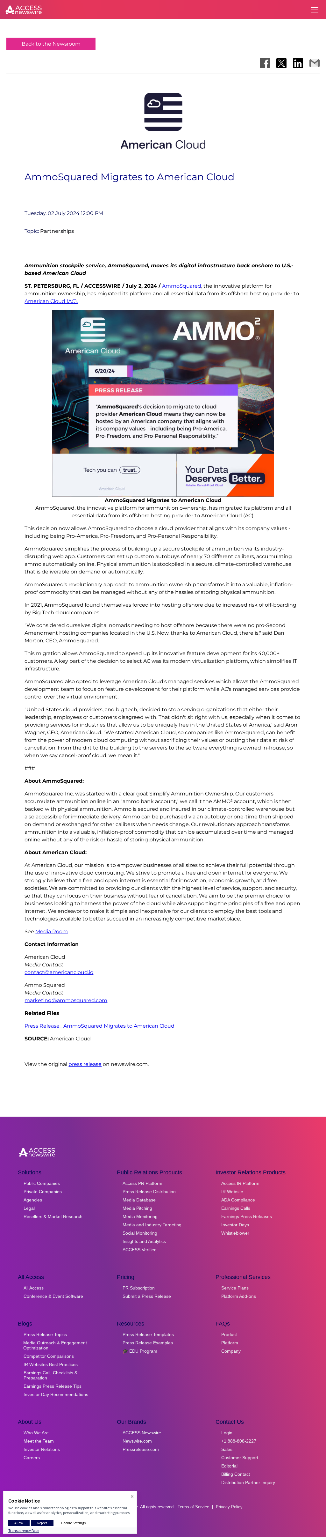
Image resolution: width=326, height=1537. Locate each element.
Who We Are (36, 1432)
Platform (229, 1342)
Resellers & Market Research (53, 1216)
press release (85, 1064)
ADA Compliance (238, 1199)
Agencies (33, 1199)
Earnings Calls (235, 1208)
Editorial (229, 1465)
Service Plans (235, 1287)
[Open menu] (315, 10)
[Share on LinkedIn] (298, 63)
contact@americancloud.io (59, 972)
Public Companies (42, 1183)
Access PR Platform (142, 1183)
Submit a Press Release (147, 1296)
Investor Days (235, 1224)
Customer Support (239, 1457)
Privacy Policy (229, 1506)
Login (226, 1432)
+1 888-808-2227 (238, 1441)
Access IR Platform (240, 1183)
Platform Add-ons (238, 1296)
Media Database (139, 1199)
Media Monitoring (140, 1216)
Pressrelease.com (141, 1449)
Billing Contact (235, 1474)
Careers (32, 1457)
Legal (29, 1208)
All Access (34, 1287)
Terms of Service (193, 1506)
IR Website (232, 1191)
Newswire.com (137, 1441)
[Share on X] (281, 63)
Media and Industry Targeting (152, 1224)
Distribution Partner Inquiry (248, 1482)
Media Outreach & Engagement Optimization (55, 1345)
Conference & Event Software (53, 1296)
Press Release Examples (148, 1342)
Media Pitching (137, 1208)
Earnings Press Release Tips (53, 1386)
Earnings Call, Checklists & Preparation (50, 1375)
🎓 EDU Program (140, 1351)
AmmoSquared (181, 286)
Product (229, 1334)
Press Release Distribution (149, 1191)
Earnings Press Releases (246, 1216)
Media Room (51, 931)
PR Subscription (139, 1287)
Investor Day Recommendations (56, 1394)
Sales (226, 1449)
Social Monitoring (140, 1233)
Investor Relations (42, 1449)
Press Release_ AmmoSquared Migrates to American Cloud (99, 1026)
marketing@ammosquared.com (66, 1000)
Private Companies (43, 1191)
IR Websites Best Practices (51, 1364)
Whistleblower (235, 1233)
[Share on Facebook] (265, 63)
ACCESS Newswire (142, 1432)
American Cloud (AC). (51, 301)
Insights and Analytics (144, 1241)
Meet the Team (39, 1441)
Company (231, 1351)
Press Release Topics (45, 1334)
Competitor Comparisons (49, 1356)
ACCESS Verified (140, 1249)
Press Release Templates (148, 1334)
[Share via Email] (314, 63)
